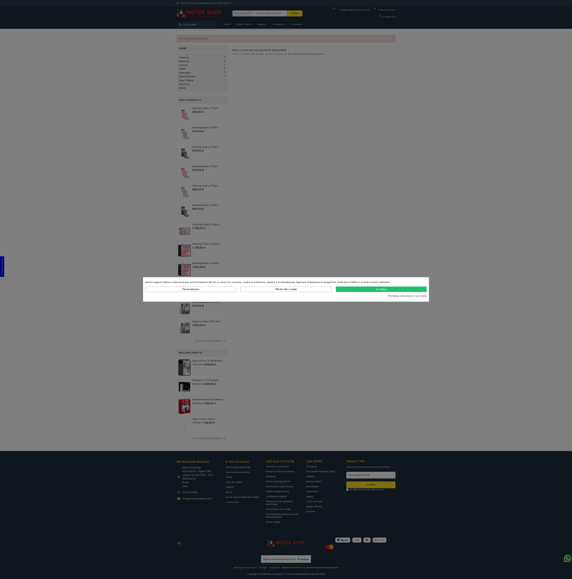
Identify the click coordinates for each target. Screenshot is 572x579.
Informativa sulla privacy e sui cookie (407, 296)
